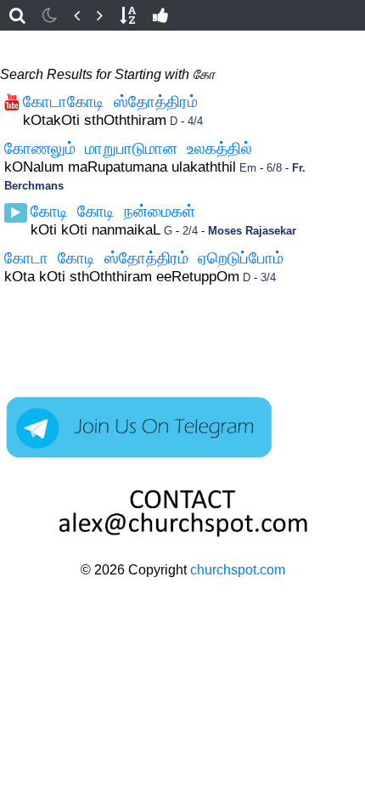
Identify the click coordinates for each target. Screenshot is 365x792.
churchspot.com (237, 570)
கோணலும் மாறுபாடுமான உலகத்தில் (128, 148)
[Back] (77, 15)
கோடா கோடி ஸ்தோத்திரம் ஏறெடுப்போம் (144, 258)
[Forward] (100, 15)
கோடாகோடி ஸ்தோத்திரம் (110, 101)
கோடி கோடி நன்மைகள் (113, 211)
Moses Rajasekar (252, 230)
